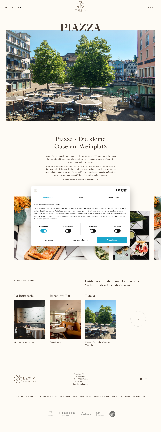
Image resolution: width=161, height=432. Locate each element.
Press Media (46, 396)
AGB (75, 396)
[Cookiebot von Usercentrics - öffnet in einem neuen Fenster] (117, 190)
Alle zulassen (112, 240)
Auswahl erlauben (80, 240)
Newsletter (139, 396)
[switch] (68, 231)
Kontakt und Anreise (27, 396)
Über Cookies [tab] (113, 198)
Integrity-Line (63, 396)
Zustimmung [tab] (48, 198)
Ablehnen (49, 240)
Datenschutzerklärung (106, 396)
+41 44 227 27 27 (80, 382)
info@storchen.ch (80, 384)
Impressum (85, 396)
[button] (138, 319)
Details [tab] (80, 198)
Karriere (125, 396)
